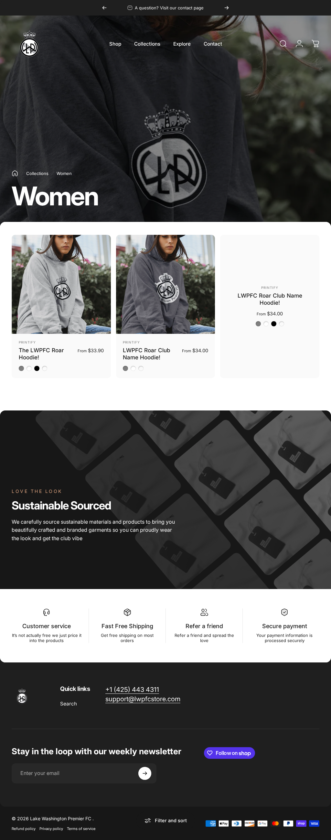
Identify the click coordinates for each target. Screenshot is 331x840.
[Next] (226, 8)
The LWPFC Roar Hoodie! (41, 354)
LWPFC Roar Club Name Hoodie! (146, 354)
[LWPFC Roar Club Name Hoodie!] (165, 284)
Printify (27, 342)
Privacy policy (51, 828)
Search (68, 704)
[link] (132, 690)
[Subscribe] (144, 773)
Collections (37, 173)
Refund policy (24, 828)
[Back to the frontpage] (15, 173)
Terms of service (81, 828)
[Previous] (104, 8)
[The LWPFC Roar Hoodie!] (61, 284)
